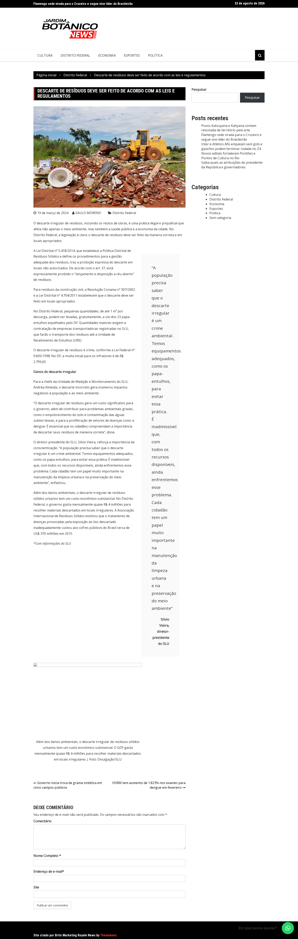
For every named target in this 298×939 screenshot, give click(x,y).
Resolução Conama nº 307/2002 (111, 289)
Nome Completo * (47, 855)
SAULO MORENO (88, 213)
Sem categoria (220, 217)
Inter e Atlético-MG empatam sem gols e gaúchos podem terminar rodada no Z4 (231, 146)
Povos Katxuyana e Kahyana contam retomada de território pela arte (228, 128)
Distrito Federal (75, 55)
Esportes (132, 55)
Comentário (42, 821)
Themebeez (108, 935)
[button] (288, 928)
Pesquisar (199, 89)
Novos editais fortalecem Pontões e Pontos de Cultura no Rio (228, 155)
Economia (107, 55)
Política (155, 55)
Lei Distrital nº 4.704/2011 (58, 295)
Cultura (45, 55)
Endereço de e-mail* (48, 871)
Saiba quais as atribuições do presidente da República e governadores (232, 164)
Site (36, 887)
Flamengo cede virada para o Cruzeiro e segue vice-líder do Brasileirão (83, 4)
